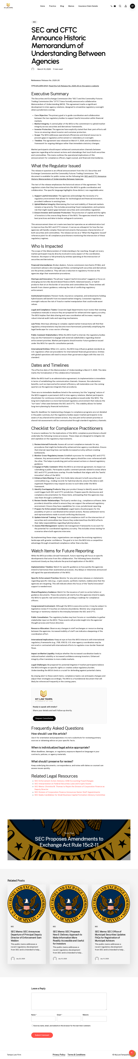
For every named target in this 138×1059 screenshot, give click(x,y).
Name (33, 1015)
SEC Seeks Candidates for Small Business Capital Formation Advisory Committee (69, 795)
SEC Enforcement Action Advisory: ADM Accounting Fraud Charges (63, 781)
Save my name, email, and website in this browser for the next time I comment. (62, 1026)
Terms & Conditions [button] (76, 1054)
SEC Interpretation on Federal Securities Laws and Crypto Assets (62, 784)
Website (86, 1015)
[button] (132, 6)
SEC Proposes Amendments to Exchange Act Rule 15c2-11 (69, 839)
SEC (34, 22)
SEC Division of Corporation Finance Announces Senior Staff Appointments (67, 792)
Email (59, 1015)
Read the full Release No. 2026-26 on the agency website (74, 86)
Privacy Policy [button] (59, 1054)
